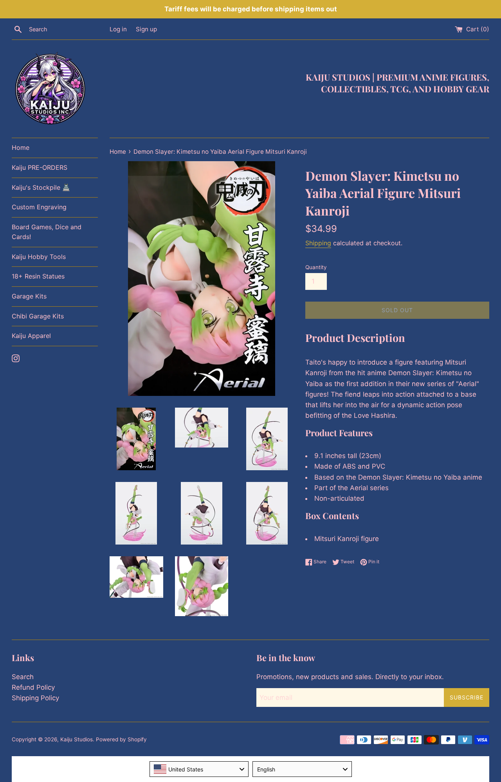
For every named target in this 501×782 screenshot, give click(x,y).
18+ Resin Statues (38, 276)
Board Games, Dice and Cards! (46, 232)
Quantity (316, 267)
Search (23, 677)
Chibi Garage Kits (38, 316)
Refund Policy (33, 687)
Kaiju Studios (76, 739)
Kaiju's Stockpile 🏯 (41, 187)
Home (20, 147)
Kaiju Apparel (31, 336)
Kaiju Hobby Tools (39, 257)
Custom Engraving (39, 207)
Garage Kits (29, 296)
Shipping (318, 243)
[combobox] (199, 769)
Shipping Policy (35, 698)
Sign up (146, 29)
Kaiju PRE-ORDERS (39, 167)
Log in (118, 29)
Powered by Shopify (121, 739)
